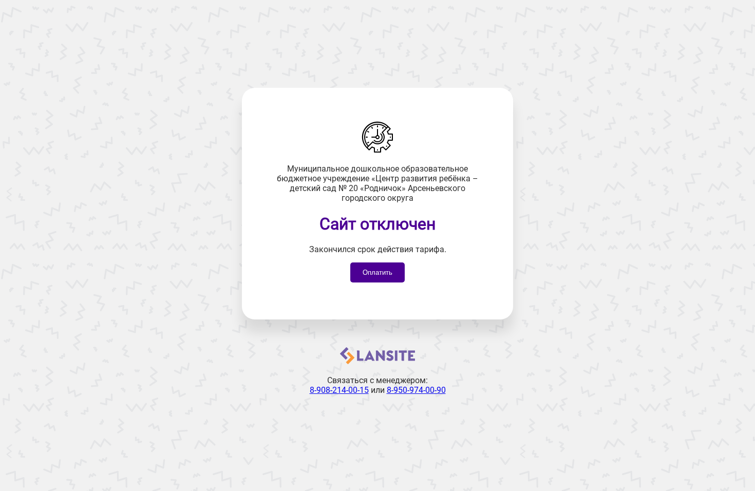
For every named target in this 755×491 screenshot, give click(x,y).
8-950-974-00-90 (416, 390)
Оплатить (377, 272)
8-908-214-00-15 (339, 390)
